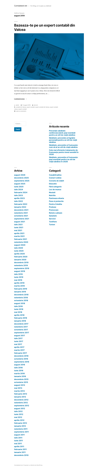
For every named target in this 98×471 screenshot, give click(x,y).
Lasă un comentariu (21, 111)
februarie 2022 (20, 204)
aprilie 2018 (19, 315)
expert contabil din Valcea (42, 107)
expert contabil (31, 107)
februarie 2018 (20, 318)
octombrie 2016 (21, 359)
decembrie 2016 (21, 356)
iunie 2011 (18, 440)
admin (17, 105)
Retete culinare (55, 213)
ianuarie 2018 (20, 321)
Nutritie (52, 195)
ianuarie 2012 (20, 426)
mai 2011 (18, 443)
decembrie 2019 (21, 262)
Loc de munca (55, 189)
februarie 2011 (20, 449)
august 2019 (19, 271)
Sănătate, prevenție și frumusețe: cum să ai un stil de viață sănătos (63, 146)
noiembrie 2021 (21, 213)
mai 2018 (18, 312)
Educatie (53, 184)
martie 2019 (19, 286)
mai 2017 (18, 344)
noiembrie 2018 (21, 297)
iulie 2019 (18, 274)
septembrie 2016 (21, 362)
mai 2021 (18, 230)
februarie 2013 (20, 394)
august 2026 (19, 175)
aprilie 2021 (19, 233)
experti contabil (22, 109)
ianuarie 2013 (20, 397)
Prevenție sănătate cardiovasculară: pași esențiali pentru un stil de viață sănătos (62, 133)
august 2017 (19, 335)
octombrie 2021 (21, 216)
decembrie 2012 (21, 400)
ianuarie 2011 (20, 452)
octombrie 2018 (21, 300)
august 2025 (19, 184)
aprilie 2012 (19, 420)
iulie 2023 (18, 195)
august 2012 (19, 408)
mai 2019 (18, 280)
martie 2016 (19, 373)
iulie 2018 (18, 306)
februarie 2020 (20, 257)
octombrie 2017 (21, 330)
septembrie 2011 (21, 432)
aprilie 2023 (19, 198)
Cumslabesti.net (20, 6)
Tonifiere (53, 222)
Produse (52, 207)
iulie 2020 (18, 248)
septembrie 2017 (21, 333)
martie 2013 (19, 391)
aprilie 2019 (19, 283)
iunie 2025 (18, 187)
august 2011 (19, 435)
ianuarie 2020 (20, 260)
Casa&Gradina (55, 175)
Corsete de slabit (56, 181)
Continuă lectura (20, 99)
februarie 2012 (20, 423)
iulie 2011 (18, 438)
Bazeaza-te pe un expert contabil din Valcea (44, 27)
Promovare (53, 210)
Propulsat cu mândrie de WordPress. (33, 465)
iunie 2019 (18, 277)
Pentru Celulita (55, 204)
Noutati (52, 192)
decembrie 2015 (21, 379)
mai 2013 (18, 388)
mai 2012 (18, 417)
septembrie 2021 (21, 219)
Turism (52, 224)
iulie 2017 (18, 338)
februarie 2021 (20, 239)
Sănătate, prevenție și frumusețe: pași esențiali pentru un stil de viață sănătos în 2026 (63, 159)
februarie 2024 (20, 192)
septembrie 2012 (21, 405)
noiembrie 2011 (20, 429)
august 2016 (19, 365)
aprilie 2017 (19, 347)
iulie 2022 (18, 201)
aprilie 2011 (19, 446)
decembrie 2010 (21, 455)
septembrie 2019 (21, 268)
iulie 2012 (18, 411)
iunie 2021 (18, 227)
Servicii (36, 105)
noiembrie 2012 (21, 403)
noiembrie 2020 (21, 242)
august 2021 (19, 222)
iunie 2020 (19, 251)
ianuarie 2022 (20, 207)
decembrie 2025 (21, 178)
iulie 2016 (18, 368)
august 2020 (19, 245)
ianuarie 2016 (20, 376)
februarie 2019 (20, 289)
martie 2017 (19, 350)
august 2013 (19, 385)
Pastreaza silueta (56, 198)
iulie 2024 (18, 189)
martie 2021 (19, 236)
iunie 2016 (18, 370)
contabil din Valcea (21, 107)
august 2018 (19, 303)
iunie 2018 (18, 309)
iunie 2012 (18, 414)
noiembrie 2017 (21, 327)
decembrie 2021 (21, 210)
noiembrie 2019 (21, 265)
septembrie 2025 (21, 181)
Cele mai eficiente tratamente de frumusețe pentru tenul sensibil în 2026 (63, 152)
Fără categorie (55, 187)
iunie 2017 (18, 341)
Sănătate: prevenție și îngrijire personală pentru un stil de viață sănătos (63, 140)
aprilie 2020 (19, 254)
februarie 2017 (20, 353)
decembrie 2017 (21, 324)
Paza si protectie (56, 201)
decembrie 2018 (21, 295)
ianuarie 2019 (20, 292)
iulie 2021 (18, 224)
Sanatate (53, 216)
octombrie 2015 (21, 382)
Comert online (55, 178)
